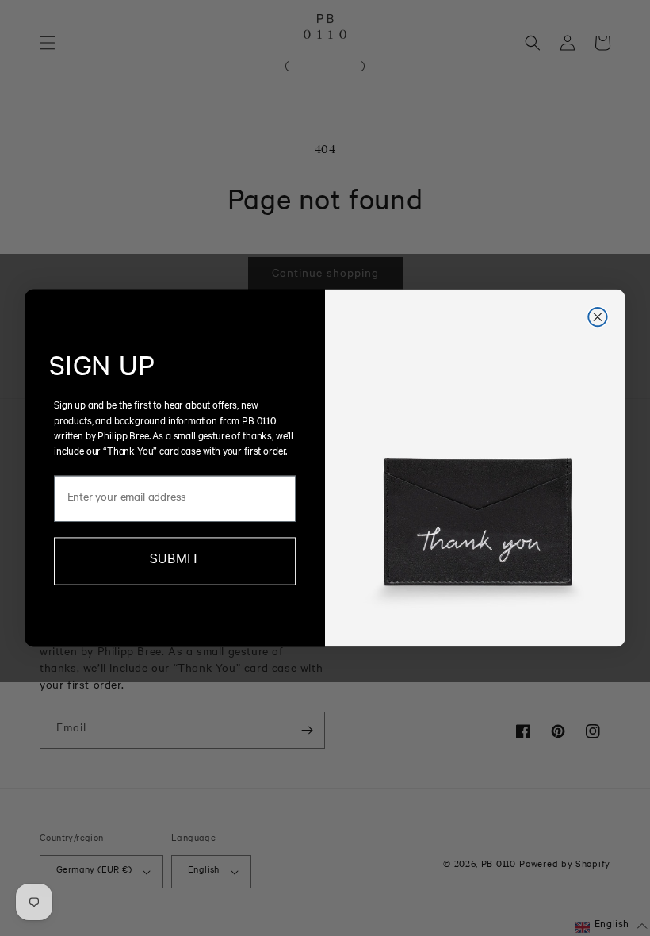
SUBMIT (174, 561)
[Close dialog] (597, 317)
